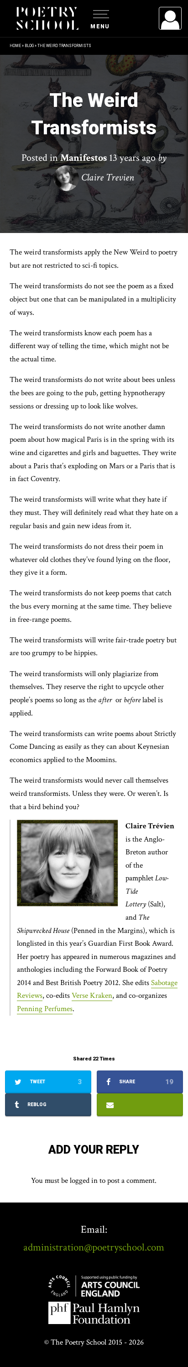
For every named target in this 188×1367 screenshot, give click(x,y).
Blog (29, 45)
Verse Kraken (92, 996)
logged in (84, 1181)
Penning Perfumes (45, 1009)
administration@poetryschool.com (93, 1247)
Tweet (55, 1082)
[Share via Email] (140, 1104)
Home (15, 45)
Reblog (36, 1104)
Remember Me (95, 132)
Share (145, 1082)
